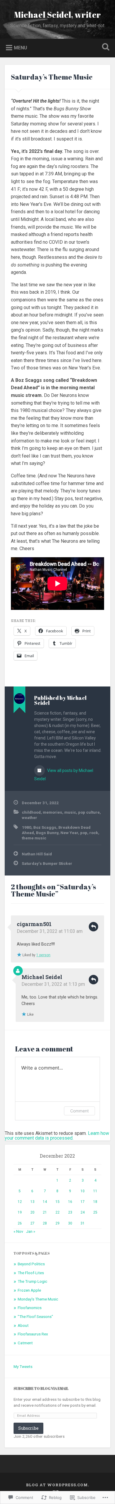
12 (20, 1202)
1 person (43, 955)
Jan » (30, 1231)
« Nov (18, 1231)
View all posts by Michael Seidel (63, 774)
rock (93, 832)
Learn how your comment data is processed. (57, 1135)
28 (45, 1223)
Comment (79, 1110)
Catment (25, 1342)
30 (70, 1223)
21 (45, 1212)
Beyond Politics (31, 1263)
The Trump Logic (32, 1281)
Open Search (104, 47)
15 (57, 1202)
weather (29, 817)
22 (57, 1212)
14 (45, 1202)
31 (82, 1223)
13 (32, 1202)
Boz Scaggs (44, 827)
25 (95, 1212)
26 (20, 1223)
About (23, 1325)
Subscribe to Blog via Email (41, 1388)
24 (82, 1212)
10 (82, 1191)
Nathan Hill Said (37, 854)
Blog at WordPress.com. (57, 1484)
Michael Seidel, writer (57, 14)
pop (83, 832)
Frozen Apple (29, 1290)
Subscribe (28, 1428)
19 (20, 1212)
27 (32, 1223)
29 (57, 1223)
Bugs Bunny (47, 832)
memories (52, 812)
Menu (20, 47)
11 (95, 1191)
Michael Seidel (42, 976)
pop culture (89, 812)
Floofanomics (30, 1307)
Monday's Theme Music (38, 1299)
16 (70, 1202)
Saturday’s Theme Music (52, 77)
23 (70, 1212)
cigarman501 (34, 924)
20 (32, 1212)
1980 (26, 827)
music (70, 812)
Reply (93, 926)
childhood (31, 812)
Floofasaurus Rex (33, 1334)
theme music (34, 838)
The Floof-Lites (31, 1272)
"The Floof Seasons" (35, 1316)
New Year (69, 832)
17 (82, 1202)
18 (95, 1202)
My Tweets (23, 1366)
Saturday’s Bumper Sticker (47, 863)
